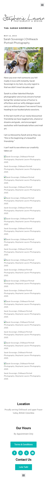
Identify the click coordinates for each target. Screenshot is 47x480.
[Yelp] (26, 453)
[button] (42, 5)
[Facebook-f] (14, 453)
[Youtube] (32, 453)
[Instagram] (20, 453)
